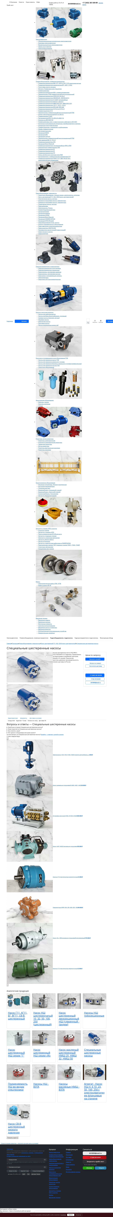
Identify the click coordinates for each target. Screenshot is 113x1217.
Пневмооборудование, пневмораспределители (34, 638)
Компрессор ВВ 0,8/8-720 (45, 120)
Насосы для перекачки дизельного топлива (51, 362)
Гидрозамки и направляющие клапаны (50, 276)
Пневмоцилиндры (43, 91)
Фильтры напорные (44, 404)
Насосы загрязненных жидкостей (48, 325)
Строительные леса (44, 488)
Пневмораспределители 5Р (46, 149)
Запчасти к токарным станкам (47, 536)
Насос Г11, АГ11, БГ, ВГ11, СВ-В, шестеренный (17, 1015)
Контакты (69, 1169)
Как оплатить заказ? (14, 731)
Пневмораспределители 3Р (46, 151)
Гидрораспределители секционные (48, 270)
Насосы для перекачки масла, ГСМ (48, 360)
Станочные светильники (45, 547)
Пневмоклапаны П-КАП (45, 116)
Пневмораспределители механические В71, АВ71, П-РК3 (55, 85)
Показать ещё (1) (12, 1138)
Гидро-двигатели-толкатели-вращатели (50, 226)
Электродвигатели (12, 638)
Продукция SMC (43, 135)
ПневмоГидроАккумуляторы (46, 210)
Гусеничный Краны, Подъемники (48, 494)
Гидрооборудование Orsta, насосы (48, 222)
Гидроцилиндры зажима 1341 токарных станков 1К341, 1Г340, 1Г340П (59, 545)
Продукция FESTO (43, 133)
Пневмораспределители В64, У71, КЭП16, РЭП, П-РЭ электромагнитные (59, 83)
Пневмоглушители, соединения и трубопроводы (53, 127)
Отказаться (78, 1215)
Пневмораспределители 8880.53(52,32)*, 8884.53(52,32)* (55, 103)
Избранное (95, 322)
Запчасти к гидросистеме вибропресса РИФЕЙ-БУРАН (54, 543)
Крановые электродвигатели (47, 43)
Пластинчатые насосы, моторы (47, 199)
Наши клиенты (30, 2)
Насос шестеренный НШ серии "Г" (16, 1052)
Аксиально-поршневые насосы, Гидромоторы (52, 200)
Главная (68, 1152)
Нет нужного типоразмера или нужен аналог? (22, 733)
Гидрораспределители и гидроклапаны (86, 638)
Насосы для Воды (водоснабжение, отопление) (52, 316)
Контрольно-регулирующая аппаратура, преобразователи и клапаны (59, 124)
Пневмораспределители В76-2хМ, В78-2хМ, (51, 107)
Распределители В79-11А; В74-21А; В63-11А (51, 118)
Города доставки (27, 1159)
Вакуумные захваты (44, 620)
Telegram (101, 1168)
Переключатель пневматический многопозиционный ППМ (56, 113)
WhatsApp (89, 1168)
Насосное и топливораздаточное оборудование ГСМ (55, 1173)
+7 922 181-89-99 (95, 679)
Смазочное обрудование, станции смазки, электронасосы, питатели (58, 195)
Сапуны (40, 406)
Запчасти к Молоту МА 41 (46, 539)
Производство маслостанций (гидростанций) (52, 230)
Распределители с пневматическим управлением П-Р (54, 157)
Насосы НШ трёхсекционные (94, 1014)
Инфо (38, 2)
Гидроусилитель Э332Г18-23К (47, 228)
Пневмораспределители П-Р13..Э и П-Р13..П (51, 109)
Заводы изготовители (44, 47)
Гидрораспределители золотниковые (49, 268)
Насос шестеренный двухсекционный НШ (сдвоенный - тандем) (69, 1018)
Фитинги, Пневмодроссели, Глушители (50, 89)
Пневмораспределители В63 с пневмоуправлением (53, 92)
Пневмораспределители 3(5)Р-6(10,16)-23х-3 (51, 96)
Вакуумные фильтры (44, 629)
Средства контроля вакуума (46, 626)
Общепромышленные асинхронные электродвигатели (54, 41)
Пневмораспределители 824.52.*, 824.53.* (50, 102)
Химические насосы (44, 321)
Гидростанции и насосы (45, 232)
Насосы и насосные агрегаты (55, 1168)
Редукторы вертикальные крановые (49, 448)
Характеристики (13, 718)
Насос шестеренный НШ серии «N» (42, 1052)
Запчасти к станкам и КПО (46, 532)
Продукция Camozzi (44, 136)
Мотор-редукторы (43, 446)
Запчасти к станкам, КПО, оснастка (55, 1191)
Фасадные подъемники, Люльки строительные (52, 485)
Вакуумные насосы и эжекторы (47, 627)
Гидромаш (10, 321)
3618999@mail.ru (74, 4)
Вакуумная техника (54, 1197)
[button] (88, 323)
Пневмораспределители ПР (46, 153)
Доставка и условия (35, 718)
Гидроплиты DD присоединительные (49, 279)
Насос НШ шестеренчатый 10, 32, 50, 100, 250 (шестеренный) (43, 1018)
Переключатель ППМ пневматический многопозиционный (56, 94)
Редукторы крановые (44, 450)
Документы (23, 718)
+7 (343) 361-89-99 (90, 2)
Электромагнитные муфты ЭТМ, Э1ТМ (49, 583)
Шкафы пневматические (45, 129)
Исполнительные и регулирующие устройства (52, 631)
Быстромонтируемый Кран (46, 486)
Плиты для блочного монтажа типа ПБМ (50, 155)
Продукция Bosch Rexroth (46, 217)
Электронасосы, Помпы (45, 208)
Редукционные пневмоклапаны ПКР (49, 147)
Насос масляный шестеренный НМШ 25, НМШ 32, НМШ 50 (69, 1054)
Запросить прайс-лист (95, 1162)
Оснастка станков (43, 530)
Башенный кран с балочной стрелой (49, 492)
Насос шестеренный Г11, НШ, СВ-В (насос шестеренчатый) (56, 197)
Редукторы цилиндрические (46, 441)
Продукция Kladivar (44, 213)
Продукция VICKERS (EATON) (46, 219)
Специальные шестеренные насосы (92, 1052)
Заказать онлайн (95, 659)
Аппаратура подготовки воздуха (48, 125)
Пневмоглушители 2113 (45, 111)
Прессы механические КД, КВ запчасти (50, 534)
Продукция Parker (43, 211)
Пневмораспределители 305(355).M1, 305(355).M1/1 (53, 98)
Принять (70, 1215)
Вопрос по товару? (95, 663)
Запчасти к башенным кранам (47, 495)
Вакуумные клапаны (44, 622)
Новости (21, 2)
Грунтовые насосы (43, 323)
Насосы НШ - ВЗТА (41, 1085)
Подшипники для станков (46, 549)
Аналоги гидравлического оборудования (50, 224)
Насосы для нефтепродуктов (47, 314)
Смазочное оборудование (46, 367)
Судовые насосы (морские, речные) (49, 318)
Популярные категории (27, 1167)
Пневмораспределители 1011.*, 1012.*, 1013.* (52, 105)
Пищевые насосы (43, 320)
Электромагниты (43, 277)
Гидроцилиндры (43, 206)
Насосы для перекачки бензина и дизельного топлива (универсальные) (60, 364)
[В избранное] (45, 653)
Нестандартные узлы (44, 131)
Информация (72, 1149)
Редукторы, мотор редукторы (54, 1183)
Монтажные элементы (45, 624)
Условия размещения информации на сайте (18, 1156)
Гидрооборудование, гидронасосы (61, 638)
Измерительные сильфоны (46, 633)
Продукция (69, 1155)
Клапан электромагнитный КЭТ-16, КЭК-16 (50, 114)
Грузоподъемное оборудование (54, 1187)
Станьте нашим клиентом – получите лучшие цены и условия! (19, 1143)
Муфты (51, 1195)
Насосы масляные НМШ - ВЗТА (69, 1086)
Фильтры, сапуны (43, 402)
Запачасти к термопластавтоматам (49, 538)
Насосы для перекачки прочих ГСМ (48, 365)
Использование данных (73, 1172)
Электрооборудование (45, 48)
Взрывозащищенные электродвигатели (50, 45)
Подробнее (63, 1215)
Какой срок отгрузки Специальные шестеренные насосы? (25, 727)
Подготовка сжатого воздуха (47, 87)
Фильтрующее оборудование (53, 1179)
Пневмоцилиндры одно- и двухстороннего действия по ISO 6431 (57, 122)
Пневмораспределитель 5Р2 (46, 142)
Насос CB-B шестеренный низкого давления (16, 1128)
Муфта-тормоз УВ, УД (44, 585)
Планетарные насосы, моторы (47, 204)
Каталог (24, 321)
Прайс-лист (10, 5)
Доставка (68, 1157)
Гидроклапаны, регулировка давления (49, 272)
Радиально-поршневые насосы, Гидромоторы (52, 202)
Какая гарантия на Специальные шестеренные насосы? (25, 729)
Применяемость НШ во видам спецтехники (18, 1086)
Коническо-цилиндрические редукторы (50, 442)
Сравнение (100, 322)
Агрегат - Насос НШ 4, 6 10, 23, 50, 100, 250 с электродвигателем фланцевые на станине (94, 1091)
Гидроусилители (43, 233)
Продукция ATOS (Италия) (46, 221)
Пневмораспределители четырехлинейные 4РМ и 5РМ (54, 146)
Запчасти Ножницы (44, 541)
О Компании (13, 2)
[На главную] (8, 2)
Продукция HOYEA (43, 215)
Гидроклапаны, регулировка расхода (49, 274)
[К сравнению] (45, 657)
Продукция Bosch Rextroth (46, 144)
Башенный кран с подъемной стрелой (49, 490)
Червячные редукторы (45, 444)
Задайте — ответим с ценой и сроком (52, 734)
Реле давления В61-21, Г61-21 (47, 140)
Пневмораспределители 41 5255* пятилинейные (53, 100)
